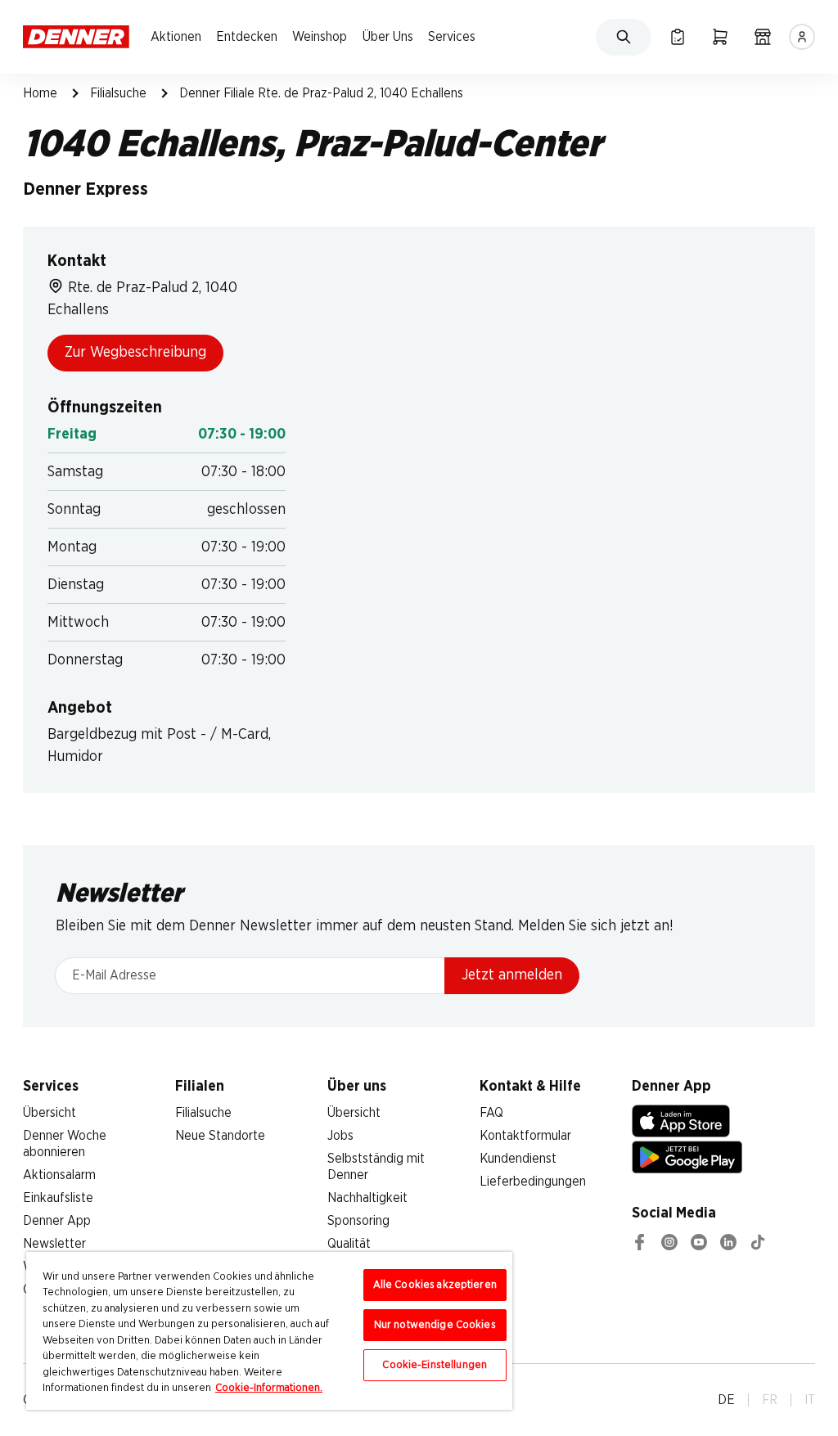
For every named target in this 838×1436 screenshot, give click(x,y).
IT (809, 1400)
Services (451, 36)
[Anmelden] (802, 37)
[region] (269, 1331)
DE (726, 1400)
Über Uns (388, 36)
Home (40, 93)
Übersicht (49, 1112)
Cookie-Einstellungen (434, 1365)
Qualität (349, 1243)
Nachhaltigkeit (367, 1197)
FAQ (491, 1112)
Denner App (57, 1220)
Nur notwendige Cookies (435, 1325)
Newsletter (54, 1243)
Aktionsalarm (59, 1175)
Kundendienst (518, 1158)
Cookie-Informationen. (268, 1388)
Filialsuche (118, 93)
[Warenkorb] (720, 37)
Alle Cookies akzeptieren (435, 1285)
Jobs (340, 1135)
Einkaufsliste (58, 1197)
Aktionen (176, 36)
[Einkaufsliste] (677, 37)
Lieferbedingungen (533, 1181)
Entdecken (246, 36)
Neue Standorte (220, 1135)
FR (769, 1400)
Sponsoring (358, 1220)
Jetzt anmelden (512, 975)
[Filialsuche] (762, 37)
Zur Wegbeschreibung (135, 352)
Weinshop (319, 36)
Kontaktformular (525, 1135)
